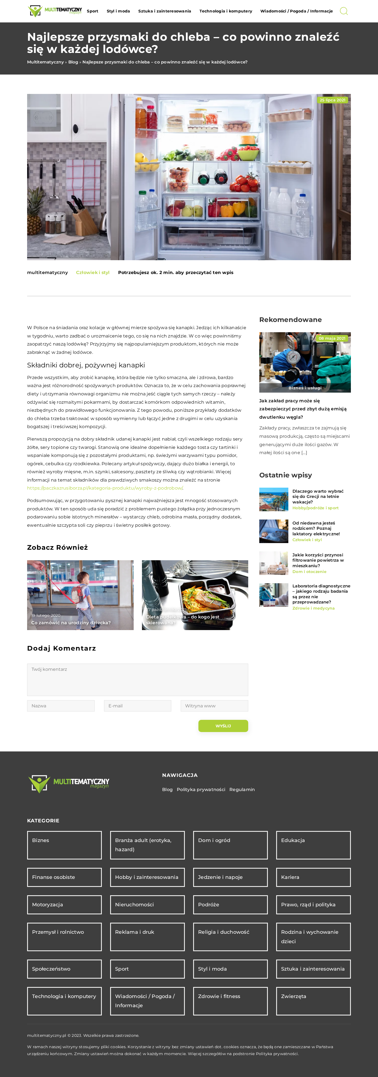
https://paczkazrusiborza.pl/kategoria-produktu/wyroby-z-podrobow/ (104, 488)
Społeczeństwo (51, 969)
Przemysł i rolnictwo (58, 932)
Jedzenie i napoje (220, 877)
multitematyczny (47, 272)
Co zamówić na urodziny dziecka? (71, 622)
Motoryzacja (47, 905)
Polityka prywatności (201, 789)
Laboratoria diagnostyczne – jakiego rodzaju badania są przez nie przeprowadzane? (321, 594)
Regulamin (242, 789)
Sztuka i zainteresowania (164, 11)
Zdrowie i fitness (219, 996)
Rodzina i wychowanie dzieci (309, 936)
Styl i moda (118, 11)
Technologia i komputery (226, 11)
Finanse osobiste (53, 877)
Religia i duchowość (223, 932)
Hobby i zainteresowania (146, 877)
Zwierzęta (293, 996)
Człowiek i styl (93, 272)
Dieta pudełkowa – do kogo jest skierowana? (183, 619)
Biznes (40, 840)
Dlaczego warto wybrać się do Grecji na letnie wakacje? (318, 496)
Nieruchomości (134, 905)
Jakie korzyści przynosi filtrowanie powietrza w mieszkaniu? (318, 560)
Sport (92, 11)
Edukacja (293, 840)
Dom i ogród (214, 840)
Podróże (208, 905)
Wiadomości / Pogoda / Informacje (296, 11)
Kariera (290, 877)
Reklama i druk (134, 932)
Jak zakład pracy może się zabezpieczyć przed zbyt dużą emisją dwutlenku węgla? (303, 409)
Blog (167, 789)
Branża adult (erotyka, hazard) (143, 845)
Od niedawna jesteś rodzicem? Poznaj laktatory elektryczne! (316, 528)
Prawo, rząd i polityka (308, 905)
